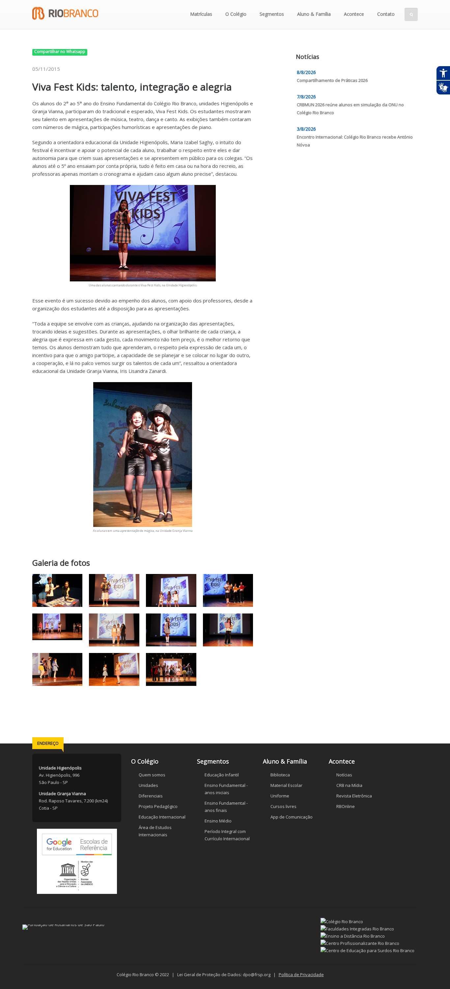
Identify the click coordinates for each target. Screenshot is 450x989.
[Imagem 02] (114, 590)
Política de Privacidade (301, 974)
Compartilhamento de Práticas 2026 (332, 80)
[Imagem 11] (171, 669)
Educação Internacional (162, 817)
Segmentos (272, 14)
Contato (386, 14)
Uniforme (279, 796)
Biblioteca (280, 775)
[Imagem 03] (171, 590)
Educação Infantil (222, 775)
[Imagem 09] (57, 669)
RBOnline (345, 806)
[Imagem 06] (114, 630)
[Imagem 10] (114, 669)
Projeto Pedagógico (158, 806)
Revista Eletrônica (354, 796)
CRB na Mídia (349, 785)
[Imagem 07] (171, 630)
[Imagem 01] (57, 590)
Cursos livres (283, 806)
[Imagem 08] (228, 630)
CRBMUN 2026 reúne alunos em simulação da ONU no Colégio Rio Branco (350, 109)
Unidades (148, 785)
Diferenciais (151, 796)
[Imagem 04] (228, 590)
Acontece (354, 14)
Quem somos (152, 775)
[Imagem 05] (57, 630)
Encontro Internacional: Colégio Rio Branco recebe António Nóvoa (355, 141)
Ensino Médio (218, 821)
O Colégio (235, 14)
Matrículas (201, 14)
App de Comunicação (291, 817)
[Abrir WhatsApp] (433, 972)
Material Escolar (286, 785)
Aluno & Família (314, 14)
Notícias (344, 775)
